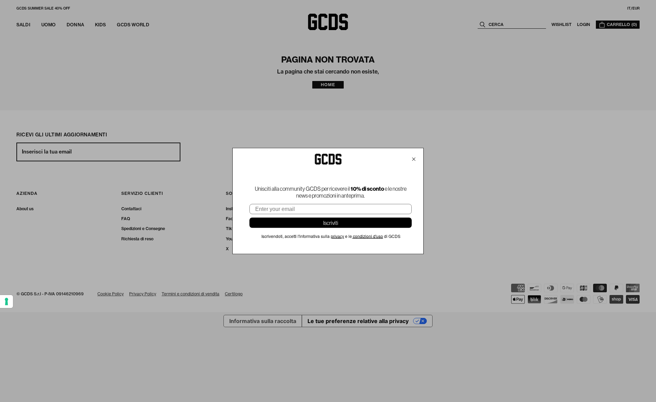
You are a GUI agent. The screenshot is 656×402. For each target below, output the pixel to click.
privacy (337, 236)
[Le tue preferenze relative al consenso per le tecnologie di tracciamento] (6, 301)
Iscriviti (330, 223)
